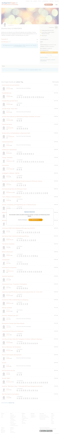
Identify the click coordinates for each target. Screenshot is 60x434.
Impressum (26, 211)
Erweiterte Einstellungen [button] (22, 219)
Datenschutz (32, 211)
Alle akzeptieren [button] (35, 219)
